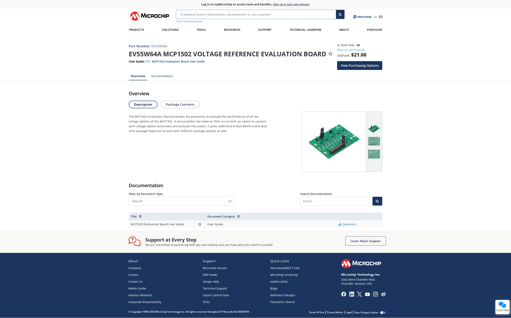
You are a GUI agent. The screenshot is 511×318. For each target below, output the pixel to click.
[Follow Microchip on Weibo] (383, 295)
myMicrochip (279, 281)
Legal (349, 312)
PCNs (206, 302)
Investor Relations (140, 295)
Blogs (273, 288)
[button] (359, 65)
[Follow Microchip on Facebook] (343, 295)
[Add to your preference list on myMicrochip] (330, 52)
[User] (364, 17)
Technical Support (215, 288)
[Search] (340, 14)
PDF (148, 61)
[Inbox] (380, 17)
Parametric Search (282, 302)
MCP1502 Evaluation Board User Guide (178, 61)
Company (134, 268)
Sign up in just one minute (291, 4)
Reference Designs (282, 295)
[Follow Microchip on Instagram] (375, 295)
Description (143, 104)
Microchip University (284, 275)
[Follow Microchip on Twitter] (359, 295)
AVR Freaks (210, 275)
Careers (133, 275)
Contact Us (135, 281)
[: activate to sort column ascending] (199, 217)
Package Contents (180, 104)
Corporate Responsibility (144, 302)
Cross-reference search (189, 21)
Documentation (162, 76)
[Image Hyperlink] (149, 21)
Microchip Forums (215, 268)
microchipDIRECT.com (285, 268)
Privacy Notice (335, 312)
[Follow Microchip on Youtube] (367, 295)
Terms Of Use (316, 312)
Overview (138, 76)
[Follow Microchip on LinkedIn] (351, 295)
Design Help (211, 281)
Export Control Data (216, 295)
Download (349, 224)
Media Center (137, 288)
